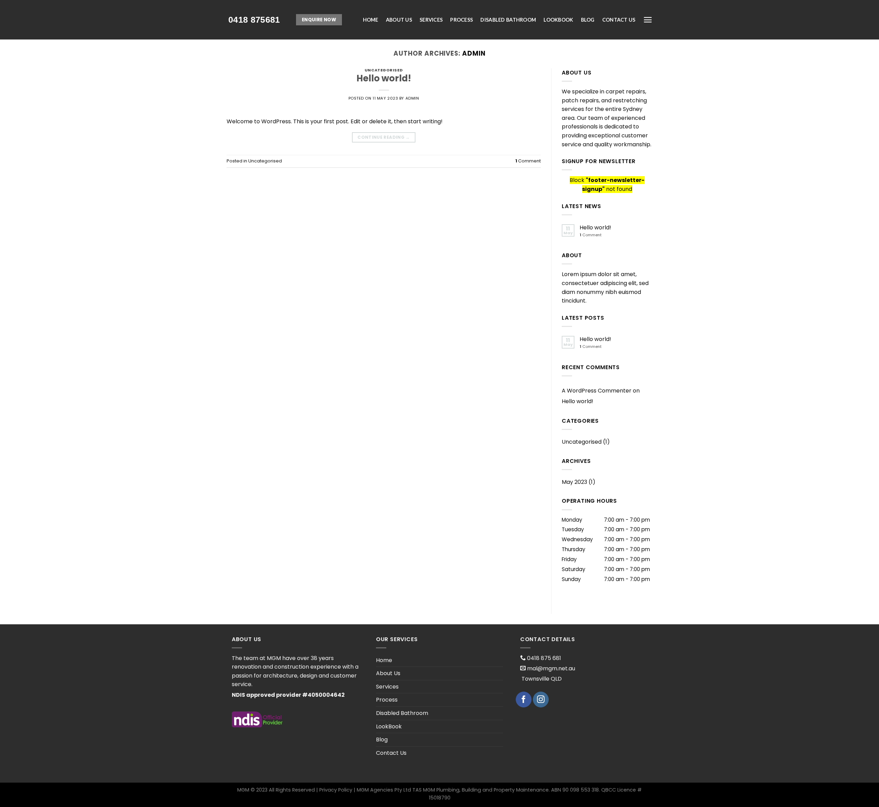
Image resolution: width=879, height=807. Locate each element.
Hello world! (383, 78)
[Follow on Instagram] (541, 699)
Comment (528, 161)
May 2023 (574, 482)
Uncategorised (384, 70)
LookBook (558, 20)
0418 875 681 (543, 658)
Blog (588, 20)
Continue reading (383, 137)
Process (461, 20)
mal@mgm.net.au (550, 668)
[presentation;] (254, 20)
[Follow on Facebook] (524, 699)
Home (370, 20)
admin (474, 53)
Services (431, 20)
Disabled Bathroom (508, 20)
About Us (399, 20)
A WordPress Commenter (596, 391)
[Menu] (647, 20)
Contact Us (619, 20)
